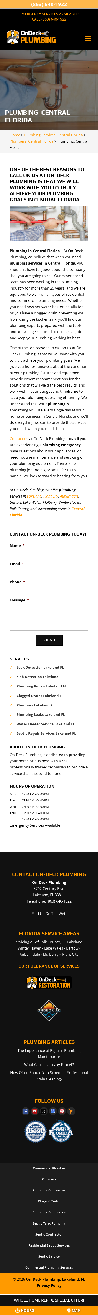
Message (19, 600)
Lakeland (34, 496)
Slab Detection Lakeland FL (40, 676)
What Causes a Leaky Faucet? (49, 1064)
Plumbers (49, 1179)
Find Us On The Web (49, 913)
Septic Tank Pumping (49, 1223)
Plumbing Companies (49, 1212)
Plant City (50, 496)
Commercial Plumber (49, 1168)
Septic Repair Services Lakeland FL (46, 733)
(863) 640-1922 (49, 4)
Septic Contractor (49, 1234)
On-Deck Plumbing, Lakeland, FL (55, 1279)
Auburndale (69, 496)
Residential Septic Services (49, 1245)
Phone (17, 582)
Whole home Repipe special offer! (49, 1300)
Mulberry (51, 954)
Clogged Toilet (49, 1201)
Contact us (19, 438)
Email (17, 564)
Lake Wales (53, 948)
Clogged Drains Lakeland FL (40, 695)
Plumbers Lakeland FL (35, 705)
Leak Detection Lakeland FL (40, 667)
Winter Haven (29, 948)
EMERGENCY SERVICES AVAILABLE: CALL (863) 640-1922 (49, 16)
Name (17, 545)
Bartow (72, 948)
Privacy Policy (49, 1285)
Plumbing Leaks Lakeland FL (41, 714)
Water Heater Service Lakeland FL (46, 724)
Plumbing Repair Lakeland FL (42, 686)
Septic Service (49, 1256)
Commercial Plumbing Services (49, 1267)
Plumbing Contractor (49, 1190)
